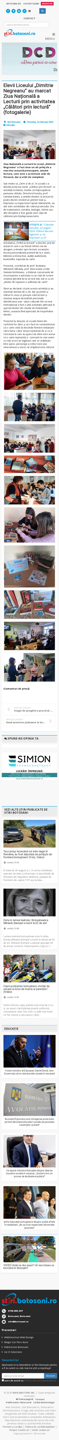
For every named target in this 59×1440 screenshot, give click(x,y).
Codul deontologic (44, 1402)
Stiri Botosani (13, 122)
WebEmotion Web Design (19, 1337)
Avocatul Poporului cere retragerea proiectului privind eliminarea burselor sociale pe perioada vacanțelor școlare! (29, 1122)
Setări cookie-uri (41, 1430)
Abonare (50, 1375)
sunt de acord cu (30, 1380)
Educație (10, 125)
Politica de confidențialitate (40, 1380)
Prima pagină (25, 1399)
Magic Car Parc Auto (16, 1342)
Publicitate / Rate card (18, 1402)
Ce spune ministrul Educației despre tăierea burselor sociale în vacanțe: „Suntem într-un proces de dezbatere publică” (29, 1173)
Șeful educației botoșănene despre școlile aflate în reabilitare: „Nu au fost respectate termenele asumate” (29, 1225)
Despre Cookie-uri (19, 1430)
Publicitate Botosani (16, 1347)
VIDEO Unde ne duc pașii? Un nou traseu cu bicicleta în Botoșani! (28, 1267)
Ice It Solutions (13, 1351)
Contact (40, 1399)
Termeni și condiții (12, 1426)
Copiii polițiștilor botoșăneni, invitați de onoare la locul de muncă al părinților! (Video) (26, 989)
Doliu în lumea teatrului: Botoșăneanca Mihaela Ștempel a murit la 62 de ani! (25, 922)
